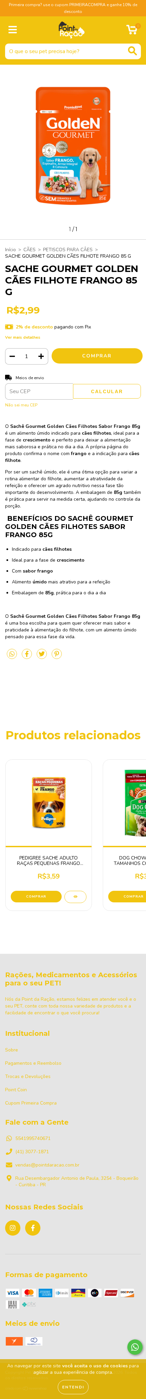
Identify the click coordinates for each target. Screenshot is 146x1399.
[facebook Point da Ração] (32, 1228)
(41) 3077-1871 (32, 1151)
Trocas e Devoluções (28, 1076)
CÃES (29, 249)
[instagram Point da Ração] (12, 1228)
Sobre (11, 1050)
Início (10, 249)
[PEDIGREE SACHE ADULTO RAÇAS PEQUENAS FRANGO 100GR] (75, 897)
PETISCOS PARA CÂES (68, 249)
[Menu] (12, 30)
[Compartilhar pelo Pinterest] (57, 657)
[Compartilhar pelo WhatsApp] (12, 654)
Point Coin (16, 1090)
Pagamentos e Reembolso (33, 1063)
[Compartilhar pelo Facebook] (27, 657)
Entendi (73, 1387)
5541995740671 (33, 1138)
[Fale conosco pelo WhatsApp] (135, 1347)
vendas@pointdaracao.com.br (47, 1165)
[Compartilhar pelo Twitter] (42, 657)
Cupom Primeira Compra (31, 1103)
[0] (132, 32)
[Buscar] (132, 51)
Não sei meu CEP (21, 405)
